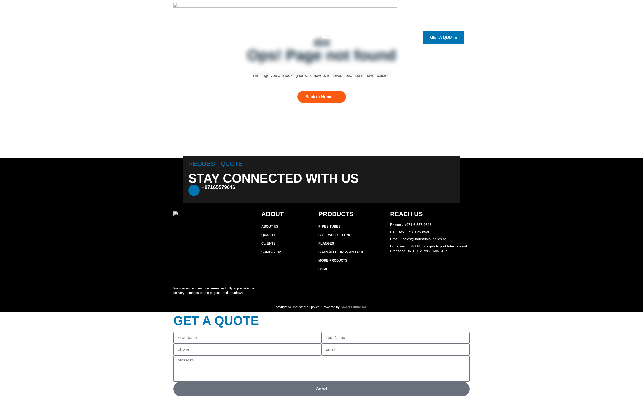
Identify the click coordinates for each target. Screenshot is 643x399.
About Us (259, 37)
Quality (308, 37)
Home (323, 269)
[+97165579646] (194, 190)
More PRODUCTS (332, 260)
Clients (268, 243)
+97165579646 (218, 187)
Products (284, 37)
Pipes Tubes (329, 226)
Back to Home (318, 97)
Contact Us (387, 37)
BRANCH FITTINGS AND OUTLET (344, 252)
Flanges (326, 243)
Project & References (346, 37)
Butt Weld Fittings (336, 235)
